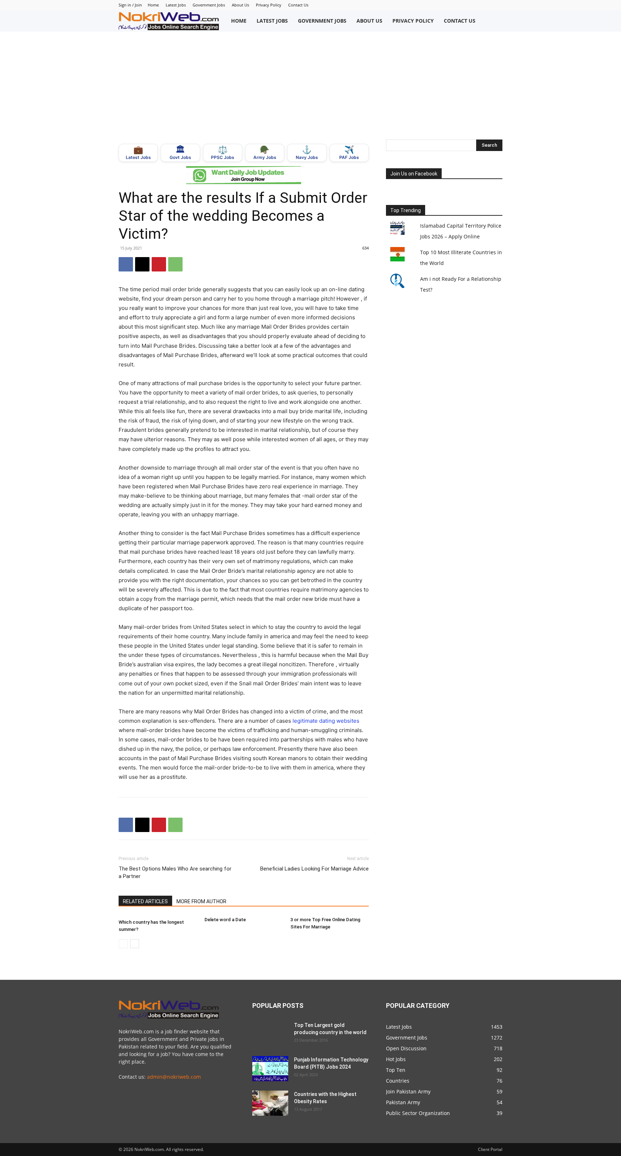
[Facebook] (126, 264)
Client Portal (490, 1149)
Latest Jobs (176, 5)
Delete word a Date (225, 919)
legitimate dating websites (326, 720)
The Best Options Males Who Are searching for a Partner (175, 872)
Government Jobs (209, 5)
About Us (240, 5)
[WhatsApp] (175, 264)
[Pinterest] (159, 264)
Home (153, 5)
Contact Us (298, 5)
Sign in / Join (130, 5)
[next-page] (134, 943)
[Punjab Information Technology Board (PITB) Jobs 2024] (270, 1068)
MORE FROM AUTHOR (201, 901)
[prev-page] (123, 943)
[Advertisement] (310, 85)
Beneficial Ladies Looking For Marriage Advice (314, 868)
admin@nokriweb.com (174, 1076)
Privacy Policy (268, 5)
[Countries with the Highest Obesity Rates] (270, 1103)
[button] (494, 20)
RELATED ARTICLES (145, 901)
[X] (142, 264)
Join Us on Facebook (413, 174)
